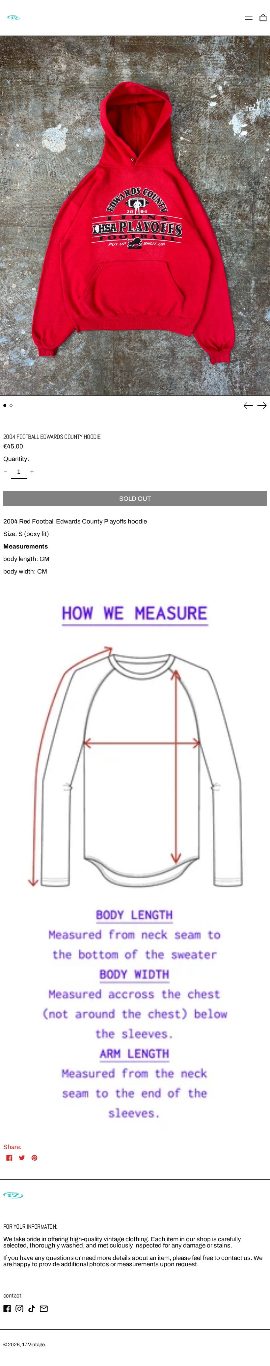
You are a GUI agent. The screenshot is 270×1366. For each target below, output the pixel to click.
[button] (135, 216)
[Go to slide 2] (11, 405)
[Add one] (32, 471)
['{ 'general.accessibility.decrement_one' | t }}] (5, 471)
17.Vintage (33, 1344)
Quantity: (16, 458)
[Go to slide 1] (5, 405)
